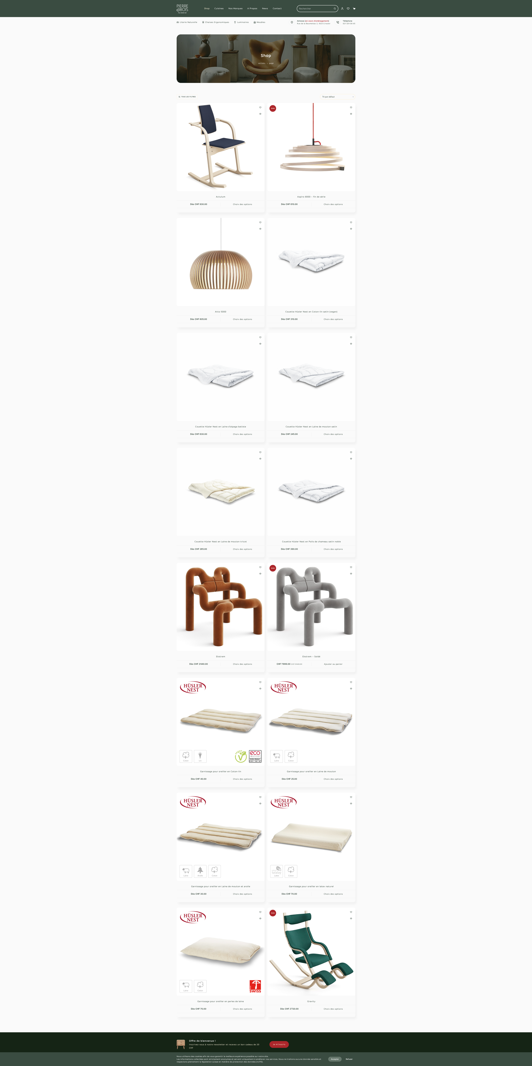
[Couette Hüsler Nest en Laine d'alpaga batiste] (221, 377)
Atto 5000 (220, 311)
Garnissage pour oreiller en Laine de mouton (311, 771)
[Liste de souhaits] (348, 8)
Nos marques (235, 8)
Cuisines (219, 8)
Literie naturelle (188, 22)
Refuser (349, 1059)
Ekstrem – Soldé (311, 656)
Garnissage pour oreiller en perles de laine (220, 1001)
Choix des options (242, 204)
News (265, 8)
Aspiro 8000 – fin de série (311, 197)
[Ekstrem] (221, 607)
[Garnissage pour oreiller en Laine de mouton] (311, 722)
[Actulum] (221, 147)
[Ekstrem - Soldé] (311, 607)
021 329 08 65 (349, 24)
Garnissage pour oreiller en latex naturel (311, 886)
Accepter (335, 1059)
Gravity (311, 1001)
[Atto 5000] (221, 262)
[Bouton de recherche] (334, 8)
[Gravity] (311, 952)
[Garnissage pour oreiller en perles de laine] (221, 952)
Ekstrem (220, 656)
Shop (207, 8)
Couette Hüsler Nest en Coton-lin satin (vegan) (311, 311)
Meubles (261, 22)
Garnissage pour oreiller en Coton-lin (220, 771)
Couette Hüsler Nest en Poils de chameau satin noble (311, 541)
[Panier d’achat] (354, 8)
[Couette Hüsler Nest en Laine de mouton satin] (311, 377)
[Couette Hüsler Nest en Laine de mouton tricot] (221, 492)
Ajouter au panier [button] (333, 664)
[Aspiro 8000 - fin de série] (311, 147)
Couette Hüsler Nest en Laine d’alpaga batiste (220, 426)
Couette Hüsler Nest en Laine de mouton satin (311, 426)
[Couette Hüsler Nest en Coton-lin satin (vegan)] (311, 262)
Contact (277, 8)
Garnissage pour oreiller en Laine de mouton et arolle (220, 886)
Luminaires (243, 22)
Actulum (220, 197)
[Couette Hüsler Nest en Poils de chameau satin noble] (311, 492)
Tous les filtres (188, 96)
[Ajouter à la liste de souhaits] (260, 107)
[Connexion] (342, 8)
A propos (252, 8)
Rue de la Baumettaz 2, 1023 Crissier (313, 24)
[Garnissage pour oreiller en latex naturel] (311, 837)
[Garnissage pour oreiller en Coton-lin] (221, 722)
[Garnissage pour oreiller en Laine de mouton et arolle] (221, 837)
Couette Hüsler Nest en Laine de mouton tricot (221, 541)
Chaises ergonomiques (217, 22)
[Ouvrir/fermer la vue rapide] (260, 114)
